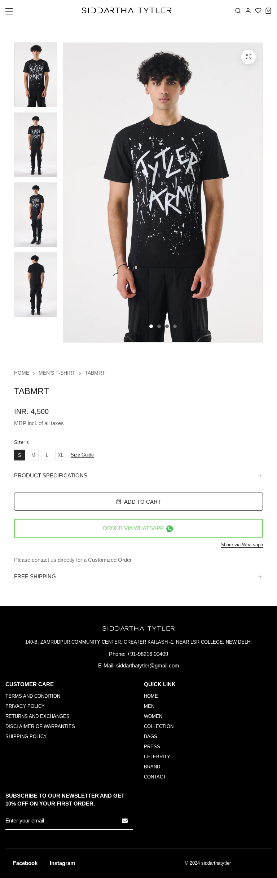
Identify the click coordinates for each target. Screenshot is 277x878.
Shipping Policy (26, 736)
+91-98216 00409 (147, 654)
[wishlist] (258, 10)
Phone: (117, 654)
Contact (155, 777)
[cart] (268, 10)
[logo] (127, 10)
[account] (248, 10)
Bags (150, 736)
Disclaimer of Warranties (40, 726)
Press (152, 746)
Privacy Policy (25, 706)
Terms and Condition (32, 696)
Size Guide (82, 455)
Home (21, 373)
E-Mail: (106, 665)
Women (153, 716)
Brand (152, 766)
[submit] (124, 820)
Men (149, 706)
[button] (13, 13)
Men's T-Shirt (57, 373)
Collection (158, 726)
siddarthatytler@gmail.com (147, 665)
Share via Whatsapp (242, 544)
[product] (248, 57)
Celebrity (157, 756)
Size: (21, 442)
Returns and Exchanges (37, 716)
